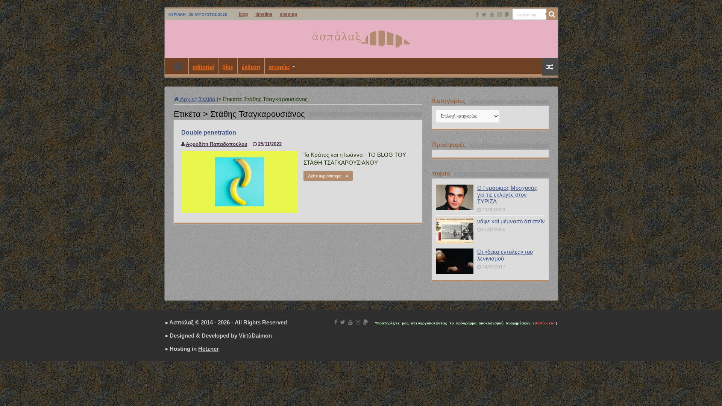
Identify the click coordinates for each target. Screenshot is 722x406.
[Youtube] (492, 14)
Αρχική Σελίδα (197, 99)
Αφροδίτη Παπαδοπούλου (216, 144)
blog (243, 14)
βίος (228, 67)
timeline (263, 14)
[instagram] (499, 14)
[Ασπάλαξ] (361, 38)
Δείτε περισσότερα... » (328, 176)
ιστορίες (279, 67)
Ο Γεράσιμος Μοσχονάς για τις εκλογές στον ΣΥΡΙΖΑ (507, 195)
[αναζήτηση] (552, 14)
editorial (203, 67)
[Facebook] (477, 14)
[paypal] (507, 14)
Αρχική (178, 66)
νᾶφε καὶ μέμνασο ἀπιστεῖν (511, 221)
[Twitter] (484, 14)
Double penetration (208, 132)
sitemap (288, 14)
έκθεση (251, 67)
